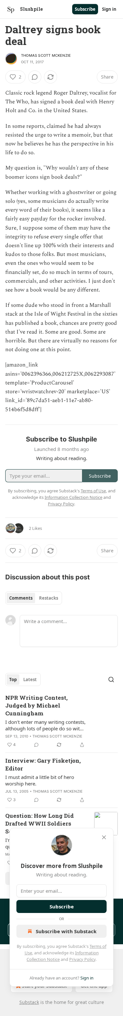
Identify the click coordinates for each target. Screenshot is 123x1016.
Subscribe (85, 9)
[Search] (111, 679)
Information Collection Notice (73, 497)
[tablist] (33, 598)
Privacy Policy (82, 959)
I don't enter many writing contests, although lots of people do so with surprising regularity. (45, 725)
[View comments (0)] (34, 76)
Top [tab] (13, 679)
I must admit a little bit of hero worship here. (39, 780)
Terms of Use (93, 491)
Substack (29, 1002)
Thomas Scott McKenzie (46, 55)
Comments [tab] (20, 598)
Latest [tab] (30, 679)
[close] (104, 837)
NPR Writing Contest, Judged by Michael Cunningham (36, 705)
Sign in (109, 9)
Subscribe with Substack (66, 931)
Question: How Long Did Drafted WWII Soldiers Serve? (39, 823)
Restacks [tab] (48, 598)
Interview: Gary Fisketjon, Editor (43, 764)
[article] (61, 721)
